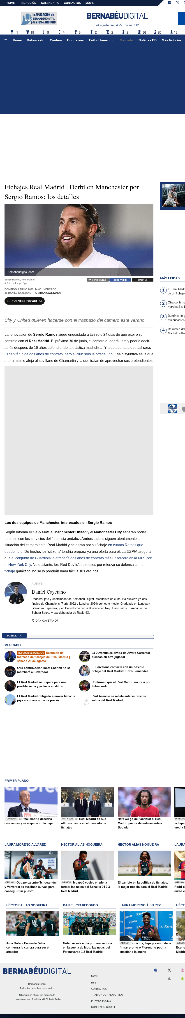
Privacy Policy (101, 1001)
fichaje (10, 571)
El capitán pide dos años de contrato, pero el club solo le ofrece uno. (59, 354)
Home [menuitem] (17, 40)
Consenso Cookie (103, 1007)
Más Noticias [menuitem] (172, 40)
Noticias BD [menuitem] (148, 40)
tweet (141, 279)
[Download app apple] (169, 979)
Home (11, 3)
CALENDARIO (50, 3)
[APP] (173, 408)
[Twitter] (178, 3)
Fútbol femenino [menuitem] (102, 40)
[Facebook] (170, 3)
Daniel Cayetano (20, 293)
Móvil (95, 976)
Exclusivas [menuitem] (75, 40)
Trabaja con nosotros (107, 994)
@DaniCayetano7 (49, 293)
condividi (119, 279)
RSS (93, 982)
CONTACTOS (72, 3)
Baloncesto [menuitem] (35, 40)
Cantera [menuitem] (56, 40)
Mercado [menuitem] (126, 40)
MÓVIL (90, 3)
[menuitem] (5, 40)
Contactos (99, 988)
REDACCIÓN (28, 3)
